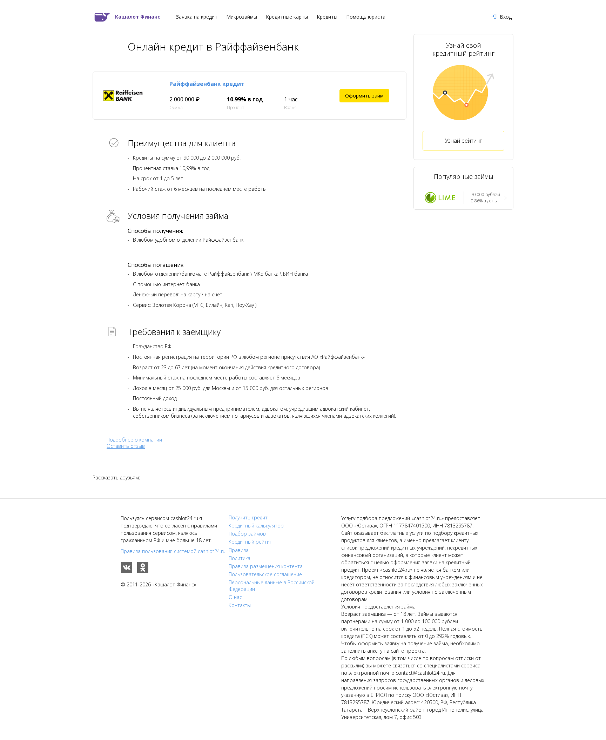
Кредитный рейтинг (252, 542)
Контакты (240, 605)
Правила (239, 550)
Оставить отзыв (126, 446)
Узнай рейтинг (463, 140)
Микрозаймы (241, 17)
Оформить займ (364, 95)
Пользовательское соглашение (265, 574)
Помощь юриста (365, 17)
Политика (239, 558)
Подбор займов (247, 534)
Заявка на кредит (196, 17)
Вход (506, 17)
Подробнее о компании (134, 439)
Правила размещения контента (266, 566)
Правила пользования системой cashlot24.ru (173, 551)
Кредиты (327, 17)
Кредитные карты (287, 17)
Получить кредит (248, 517)
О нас (235, 597)
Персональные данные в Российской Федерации (272, 585)
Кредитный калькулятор (256, 526)
